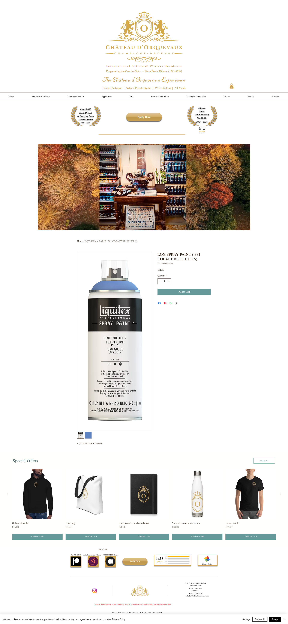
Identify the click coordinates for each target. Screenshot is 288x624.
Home (80, 241)
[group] (144, 504)
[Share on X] (176, 303)
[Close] (284, 619)
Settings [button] (246, 619)
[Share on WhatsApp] (171, 303)
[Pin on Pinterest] (165, 303)
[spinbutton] (164, 281)
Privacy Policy (118, 619)
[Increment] (169, 281)
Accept (275, 619)
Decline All (260, 619)
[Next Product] (280, 494)
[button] (231, 86)
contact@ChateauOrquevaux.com (196, 596)
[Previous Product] (8, 494)
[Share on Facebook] (159, 303)
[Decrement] (160, 281)
